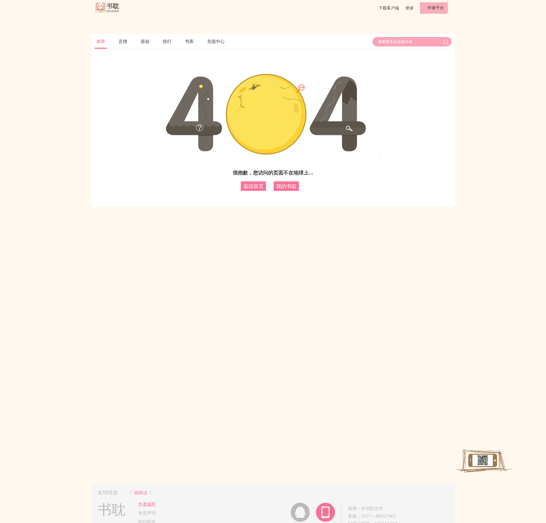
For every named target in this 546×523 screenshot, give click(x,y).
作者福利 (147, 504)
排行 (167, 41)
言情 (122, 41)
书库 (189, 41)
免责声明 (147, 513)
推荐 (100, 41)
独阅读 (140, 493)
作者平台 (436, 7)
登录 (409, 8)
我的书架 (286, 186)
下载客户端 (389, 8)
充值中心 (216, 41)
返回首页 (253, 186)
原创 (145, 41)
